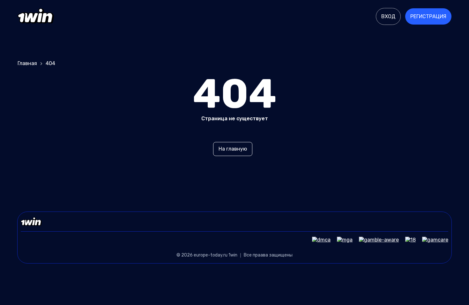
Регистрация (428, 16)
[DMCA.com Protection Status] (318, 240)
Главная (27, 63)
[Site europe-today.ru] (36, 16)
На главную (233, 149)
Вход (388, 16)
